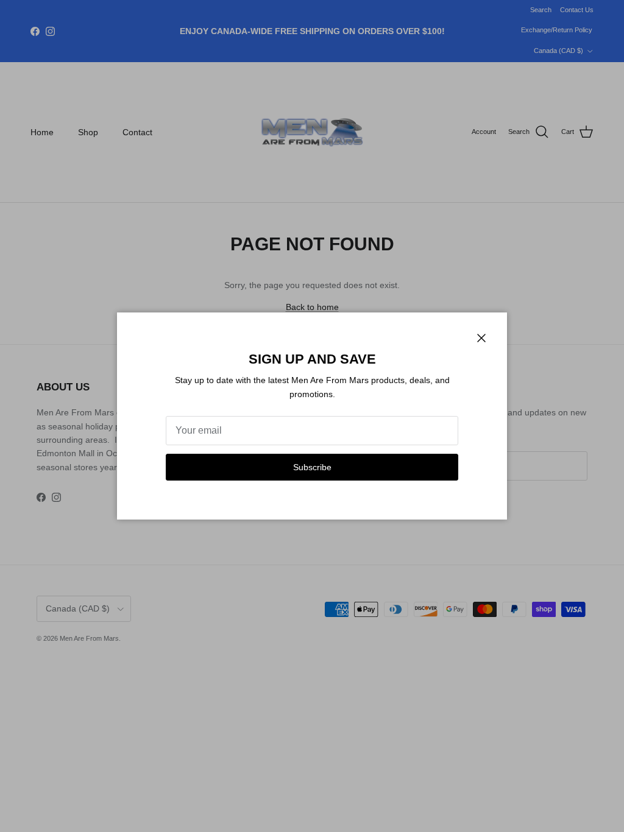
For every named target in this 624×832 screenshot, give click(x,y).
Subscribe (312, 467)
